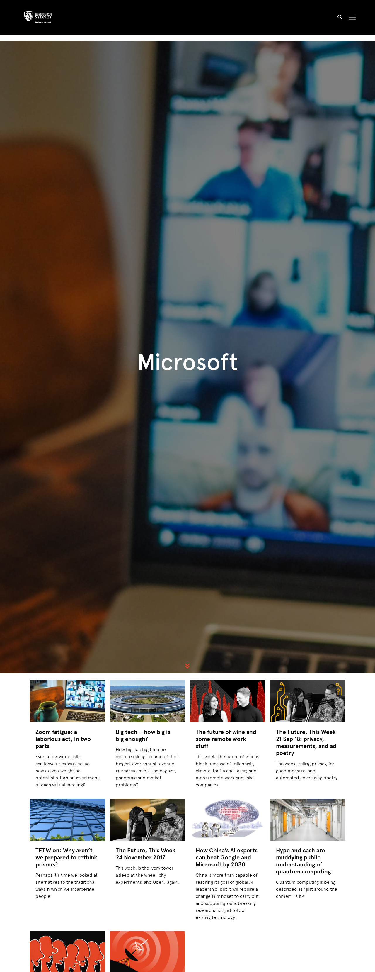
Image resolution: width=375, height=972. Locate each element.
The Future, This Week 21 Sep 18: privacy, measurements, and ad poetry (306, 742)
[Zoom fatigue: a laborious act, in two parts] (67, 701)
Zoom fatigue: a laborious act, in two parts (63, 738)
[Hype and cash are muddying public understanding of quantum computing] (308, 820)
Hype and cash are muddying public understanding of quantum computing (303, 861)
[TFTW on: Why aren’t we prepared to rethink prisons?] (67, 820)
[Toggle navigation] (352, 17)
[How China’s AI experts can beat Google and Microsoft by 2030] (227, 820)
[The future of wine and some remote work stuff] (227, 701)
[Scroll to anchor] (187, 666)
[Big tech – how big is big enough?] (147, 701)
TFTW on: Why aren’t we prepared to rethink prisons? (66, 857)
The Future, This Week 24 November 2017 (145, 853)
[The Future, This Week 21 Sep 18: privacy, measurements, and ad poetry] (308, 701)
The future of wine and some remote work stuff (226, 738)
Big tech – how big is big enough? (143, 735)
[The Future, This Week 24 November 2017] (147, 820)
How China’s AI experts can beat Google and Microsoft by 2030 (227, 857)
